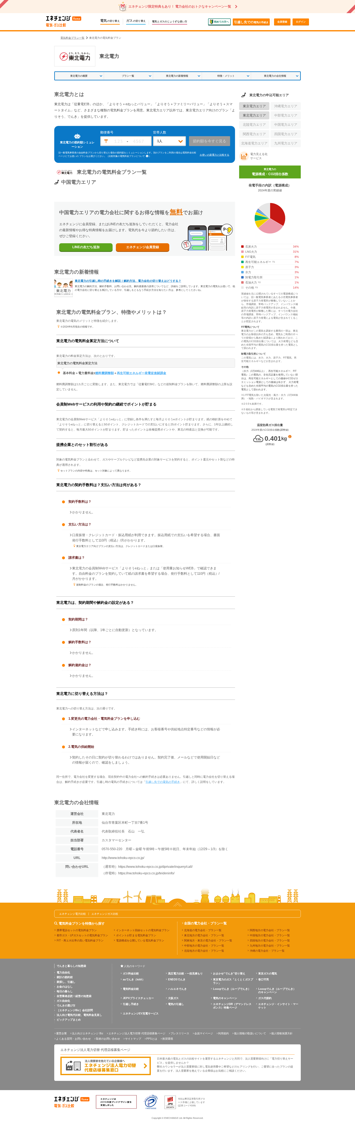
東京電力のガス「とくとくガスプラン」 (233, 981)
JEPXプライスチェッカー (138, 998)
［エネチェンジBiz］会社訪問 (75, 1010)
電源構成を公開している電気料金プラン (140, 940)
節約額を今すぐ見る (209, 141)
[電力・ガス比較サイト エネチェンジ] (63, 21)
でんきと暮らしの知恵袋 (71, 965)
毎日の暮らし (65, 991)
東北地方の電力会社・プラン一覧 (204, 935)
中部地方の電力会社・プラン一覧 (204, 945)
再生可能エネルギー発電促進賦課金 (141, 373)
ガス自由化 (63, 1000)
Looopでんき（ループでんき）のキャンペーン (277, 990)
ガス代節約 (265, 998)
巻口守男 (263, 979)
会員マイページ (203, 1033)
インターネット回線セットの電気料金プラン (142, 930)
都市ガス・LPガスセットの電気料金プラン (82, 935)
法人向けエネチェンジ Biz (87, 1033)
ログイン (301, 21)
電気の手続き (251, 22)
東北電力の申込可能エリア (269, 95)
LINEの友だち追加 (86, 247)
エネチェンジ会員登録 (142, 247)
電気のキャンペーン (225, 998)
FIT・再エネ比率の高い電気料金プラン (80, 940)
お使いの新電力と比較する (214, 154)
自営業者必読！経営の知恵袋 (74, 996)
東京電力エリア (254, 106)
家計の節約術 (65, 977)
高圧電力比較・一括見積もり (185, 973)
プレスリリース (180, 1033)
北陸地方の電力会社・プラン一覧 (204, 950)
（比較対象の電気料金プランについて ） (128, 156)
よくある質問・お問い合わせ (73, 1038)
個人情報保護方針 (282, 1033)
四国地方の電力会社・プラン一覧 (270, 940)
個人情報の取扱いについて (250, 1033)
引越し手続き (131, 1004)
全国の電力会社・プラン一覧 (205, 923)
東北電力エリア (254, 115)
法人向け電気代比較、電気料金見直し (79, 1014)
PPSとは (151, 1038)
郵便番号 (106, 132)
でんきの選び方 (66, 1005)
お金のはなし (65, 986)
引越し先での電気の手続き (162, 781)
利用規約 (223, 1033)
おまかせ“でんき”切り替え (229, 973)
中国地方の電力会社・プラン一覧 (270, 935)
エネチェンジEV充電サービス (141, 1013)
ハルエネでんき (177, 988)
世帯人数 (159, 132)
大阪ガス (173, 998)
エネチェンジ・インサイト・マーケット (278, 1006)
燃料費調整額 (104, 373)
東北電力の (270, 172)
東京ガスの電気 (267, 973)
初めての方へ (221, 21)
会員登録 (282, 21)
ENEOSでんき (177, 979)
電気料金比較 (131, 988)
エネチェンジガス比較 (104, 913)
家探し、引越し (66, 981)
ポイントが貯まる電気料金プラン (136, 935)
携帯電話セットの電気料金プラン (77, 930)
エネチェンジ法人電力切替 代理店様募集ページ (136, 1033)
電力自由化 (63, 972)
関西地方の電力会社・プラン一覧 (270, 930)
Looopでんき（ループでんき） (232, 988)
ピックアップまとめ (69, 1019)
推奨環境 (167, 1038)
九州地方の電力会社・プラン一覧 (270, 945)
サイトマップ (133, 1038)
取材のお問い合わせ (108, 1038)
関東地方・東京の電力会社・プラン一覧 (208, 940)
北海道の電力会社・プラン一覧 (202, 930)
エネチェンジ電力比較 (72, 913)
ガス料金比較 (131, 973)
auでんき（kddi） (134, 979)
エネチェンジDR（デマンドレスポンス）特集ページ (232, 1006)
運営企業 (61, 1033)
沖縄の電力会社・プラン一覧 (267, 950)
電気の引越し (176, 1004)
